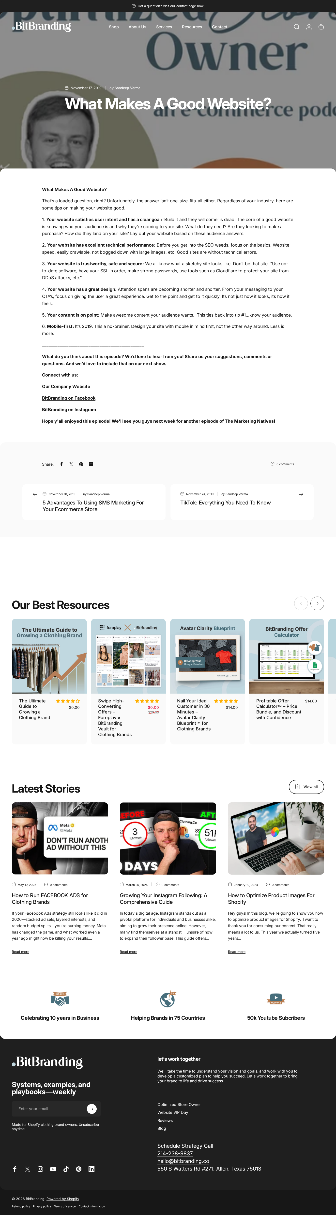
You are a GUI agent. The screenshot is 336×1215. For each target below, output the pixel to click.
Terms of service (65, 1206)
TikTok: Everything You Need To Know (225, 502)
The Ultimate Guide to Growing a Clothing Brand (34, 709)
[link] (60, 999)
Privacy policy (42, 1206)
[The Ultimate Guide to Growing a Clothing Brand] (49, 656)
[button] (68, 700)
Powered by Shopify (62, 1199)
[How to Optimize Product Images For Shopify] (276, 838)
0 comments (285, 464)
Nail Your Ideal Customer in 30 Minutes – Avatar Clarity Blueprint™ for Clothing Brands (194, 714)
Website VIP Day (172, 1112)
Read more (20, 952)
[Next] (317, 603)
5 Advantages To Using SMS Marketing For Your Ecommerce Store (93, 505)
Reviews (165, 1120)
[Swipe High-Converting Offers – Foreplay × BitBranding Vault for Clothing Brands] (128, 656)
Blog (161, 1128)
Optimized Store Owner (179, 1104)
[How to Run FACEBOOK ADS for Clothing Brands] (60, 838)
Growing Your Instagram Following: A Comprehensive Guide (163, 898)
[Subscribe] (92, 1109)
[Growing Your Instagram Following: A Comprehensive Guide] (168, 838)
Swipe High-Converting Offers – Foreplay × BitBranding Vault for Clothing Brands (115, 717)
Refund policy (21, 1206)
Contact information (92, 1206)
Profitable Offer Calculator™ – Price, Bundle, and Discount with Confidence (278, 709)
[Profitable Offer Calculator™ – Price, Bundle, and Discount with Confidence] (286, 656)
